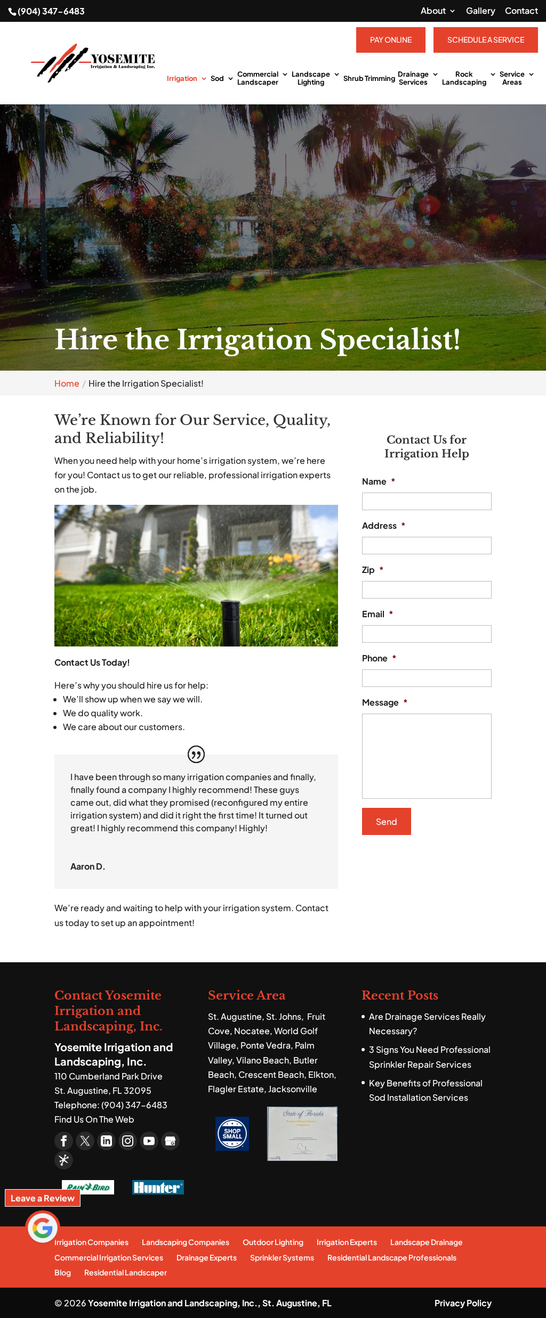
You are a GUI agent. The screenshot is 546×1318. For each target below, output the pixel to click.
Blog (62, 1272)
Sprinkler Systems (282, 1257)
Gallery (480, 11)
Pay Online (391, 39)
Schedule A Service (485, 39)
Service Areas (512, 78)
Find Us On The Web (94, 1119)
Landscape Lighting (311, 78)
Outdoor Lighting (273, 1242)
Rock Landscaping (464, 78)
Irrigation (182, 79)
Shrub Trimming (369, 79)
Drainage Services (413, 78)
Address (384, 525)
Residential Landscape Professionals (391, 1257)
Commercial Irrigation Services (108, 1257)
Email (378, 614)
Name (379, 481)
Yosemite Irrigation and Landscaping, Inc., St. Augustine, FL (210, 1302)
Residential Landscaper (125, 1272)
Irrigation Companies (91, 1242)
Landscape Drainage (426, 1242)
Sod (217, 79)
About (433, 11)
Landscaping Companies (185, 1242)
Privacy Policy (463, 1302)
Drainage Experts (206, 1257)
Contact (521, 11)
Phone (379, 658)
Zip (373, 569)
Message (385, 702)
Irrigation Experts (347, 1242)
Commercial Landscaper (257, 78)
